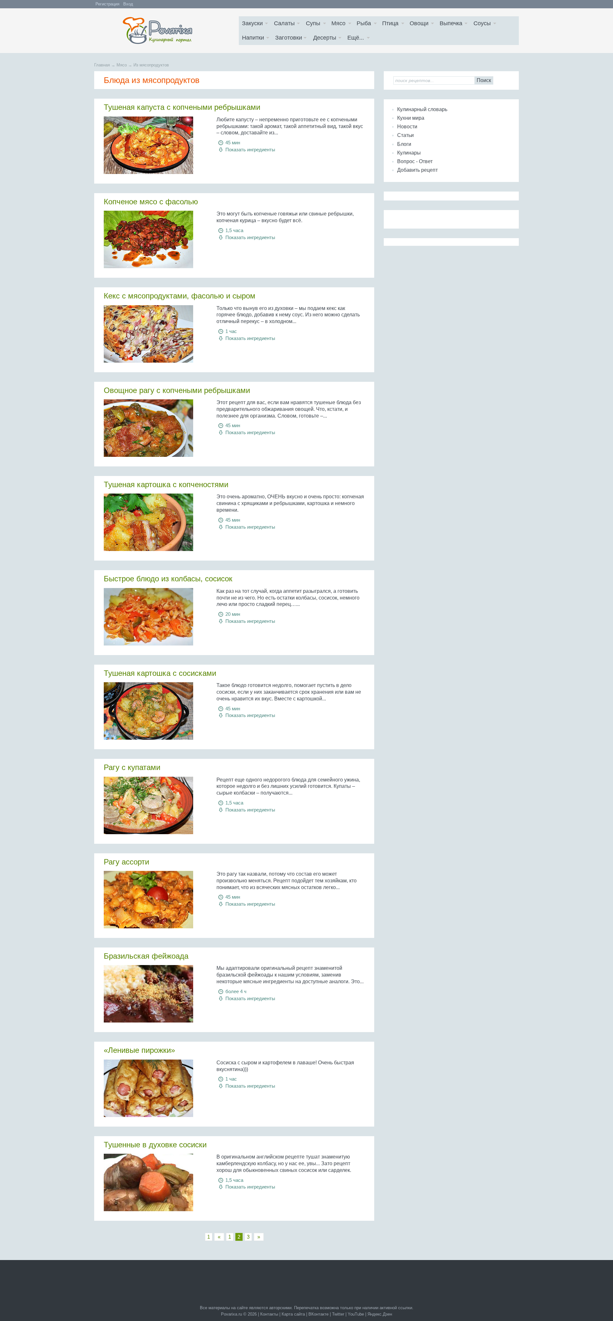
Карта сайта (293, 1314)
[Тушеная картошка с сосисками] (155, 711)
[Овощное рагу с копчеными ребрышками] (155, 428)
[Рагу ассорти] (155, 899)
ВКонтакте (318, 1314)
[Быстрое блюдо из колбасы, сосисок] (155, 616)
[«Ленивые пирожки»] (155, 1088)
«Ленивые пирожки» (139, 1050)
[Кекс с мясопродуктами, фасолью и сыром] (155, 334)
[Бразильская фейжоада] (155, 994)
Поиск (484, 80)
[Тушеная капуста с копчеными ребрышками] (155, 145)
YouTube (356, 1314)
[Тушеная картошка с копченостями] (155, 522)
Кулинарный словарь (422, 109)
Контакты (269, 1314)
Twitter (338, 1314)
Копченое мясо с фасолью (151, 201)
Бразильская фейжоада (146, 956)
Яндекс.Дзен (379, 1314)
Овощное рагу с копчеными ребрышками (177, 390)
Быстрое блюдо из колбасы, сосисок (168, 578)
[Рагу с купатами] (155, 805)
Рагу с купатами (132, 767)
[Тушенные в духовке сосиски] (155, 1182)
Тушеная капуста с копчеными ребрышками (182, 107)
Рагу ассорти (126, 861)
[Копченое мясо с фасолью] (155, 239)
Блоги (404, 144)
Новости (407, 126)
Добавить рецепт (417, 170)
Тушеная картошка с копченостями (166, 484)
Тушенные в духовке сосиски (155, 1144)
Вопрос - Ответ (415, 161)
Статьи (405, 135)
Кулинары (409, 152)
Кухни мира (410, 118)
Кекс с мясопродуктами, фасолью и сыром (179, 295)
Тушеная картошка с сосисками (160, 673)
